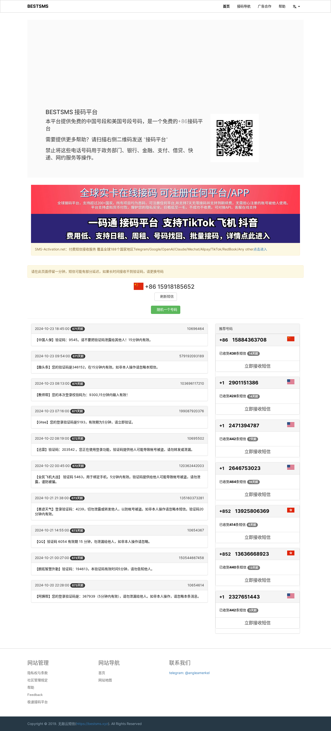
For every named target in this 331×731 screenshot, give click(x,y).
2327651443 (244, 597)
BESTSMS (37, 6)
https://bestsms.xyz (92, 724)
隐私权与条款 (37, 673)
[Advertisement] (165, 68)
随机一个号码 (167, 309)
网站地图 (105, 680)
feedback (35, 695)
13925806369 (252, 511)
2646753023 (244, 468)
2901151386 (243, 383)
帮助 (282, 6)
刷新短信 (167, 296)
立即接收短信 (257, 366)
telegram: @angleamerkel (189, 673)
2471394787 (244, 425)
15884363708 (249, 340)
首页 (226, 6)
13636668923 (252, 554)
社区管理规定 (37, 680)
